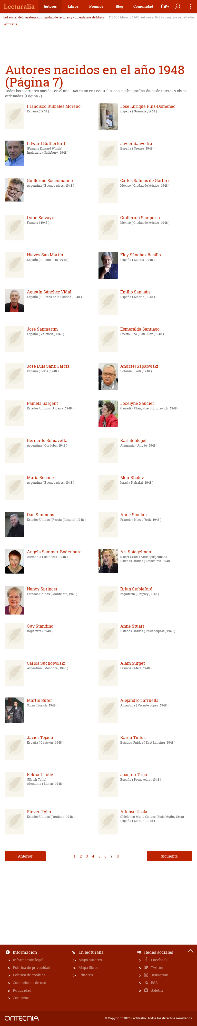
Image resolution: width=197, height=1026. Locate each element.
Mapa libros (88, 967)
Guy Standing (40, 626)
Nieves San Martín (45, 255)
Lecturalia (10, 24)
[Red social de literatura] (19, 6)
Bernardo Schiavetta (47, 440)
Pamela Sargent (42, 403)
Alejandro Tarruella (139, 700)
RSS (154, 982)
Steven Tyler (39, 812)
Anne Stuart (132, 626)
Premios (96, 6)
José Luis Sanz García (48, 366)
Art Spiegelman (135, 552)
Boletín (156, 990)
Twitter (157, 967)
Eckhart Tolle (40, 774)
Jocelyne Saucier (137, 403)
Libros (73, 6)
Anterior (25, 856)
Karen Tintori (133, 737)
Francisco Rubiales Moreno (54, 106)
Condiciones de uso (29, 982)
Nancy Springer (42, 589)
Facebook (159, 959)
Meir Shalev (132, 477)
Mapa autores (90, 959)
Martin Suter (39, 700)
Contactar (21, 997)
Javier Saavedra (136, 143)
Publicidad (22, 990)
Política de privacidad (31, 967)
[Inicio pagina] (190, 951)
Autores (50, 6)
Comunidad (143, 6)
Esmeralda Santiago (140, 329)
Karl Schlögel (133, 440)
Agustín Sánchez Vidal (49, 292)
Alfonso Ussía (133, 812)
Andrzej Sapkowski (139, 366)
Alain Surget (132, 663)
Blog (119, 6)
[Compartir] (165, 6)
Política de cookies (29, 974)
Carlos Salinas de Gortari (144, 180)
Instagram (159, 974)
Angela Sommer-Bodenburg (54, 552)
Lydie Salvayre (41, 217)
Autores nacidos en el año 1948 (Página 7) (95, 75)
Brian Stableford (136, 589)
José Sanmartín (42, 329)
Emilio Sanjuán (135, 292)
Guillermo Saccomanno (50, 180)
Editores (85, 974)
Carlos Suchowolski (46, 663)
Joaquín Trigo (133, 774)
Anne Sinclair (133, 514)
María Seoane (40, 477)
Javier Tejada (40, 737)
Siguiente (169, 856)
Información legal (28, 959)
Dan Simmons (40, 514)
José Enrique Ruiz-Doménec (147, 106)
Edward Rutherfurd (46, 143)
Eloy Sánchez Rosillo (140, 255)
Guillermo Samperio (140, 217)
